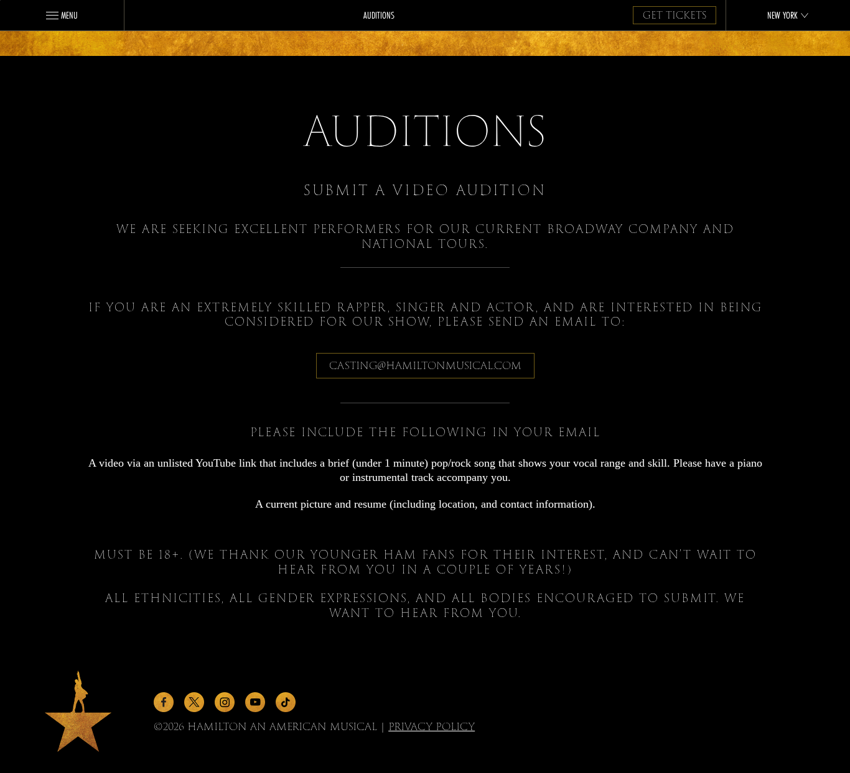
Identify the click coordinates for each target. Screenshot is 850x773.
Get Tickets (674, 15)
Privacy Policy (431, 726)
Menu (69, 15)
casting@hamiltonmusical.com (425, 365)
